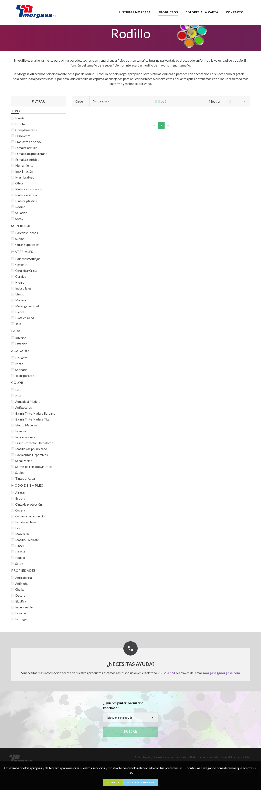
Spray (19, 219)
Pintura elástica (26, 195)
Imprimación (24, 171)
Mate (19, 364)
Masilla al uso (24, 177)
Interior (20, 338)
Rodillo (20, 207)
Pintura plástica (26, 201)
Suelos (19, 239)
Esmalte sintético (27, 159)
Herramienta (24, 165)
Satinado (21, 370)
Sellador (21, 213)
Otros (19, 183)
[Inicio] (38, 10)
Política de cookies (237, 757)
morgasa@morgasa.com (221, 673)
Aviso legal (142, 757)
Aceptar (112, 782)
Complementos (26, 130)
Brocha (20, 124)
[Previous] (154, 125)
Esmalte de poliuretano (31, 153)
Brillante (21, 358)
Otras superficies (27, 244)
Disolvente (22, 136)
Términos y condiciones (170, 757)
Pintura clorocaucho (29, 189)
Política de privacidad (205, 757)
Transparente (24, 375)
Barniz (19, 118)
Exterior (21, 344)
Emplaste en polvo (28, 142)
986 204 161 (166, 673)
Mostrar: (215, 101)
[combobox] (102, 101)
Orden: (80, 101)
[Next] (167, 125)
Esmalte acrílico (26, 148)
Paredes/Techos (26, 233)
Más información (141, 782)
